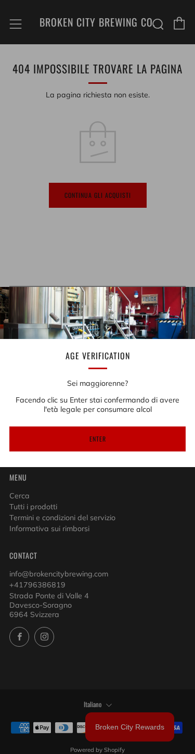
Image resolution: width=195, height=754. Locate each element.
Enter (97, 438)
